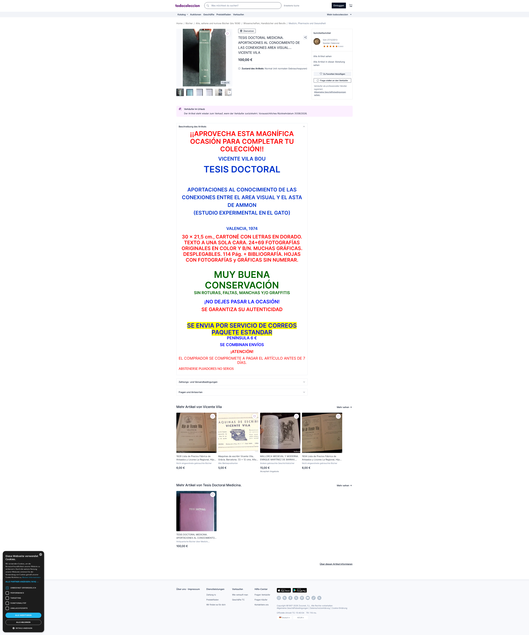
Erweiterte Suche (291, 5)
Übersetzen (248, 31)
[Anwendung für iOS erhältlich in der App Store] (284, 590)
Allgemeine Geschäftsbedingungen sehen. (330, 93)
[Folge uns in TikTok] (313, 598)
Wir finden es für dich (216, 604)
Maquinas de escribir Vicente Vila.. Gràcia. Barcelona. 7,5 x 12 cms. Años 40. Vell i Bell (237, 458)
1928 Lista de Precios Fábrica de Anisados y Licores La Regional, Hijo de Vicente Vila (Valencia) (195, 458)
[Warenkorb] (351, 5)
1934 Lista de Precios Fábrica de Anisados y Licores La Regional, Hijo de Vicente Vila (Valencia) (321, 458)
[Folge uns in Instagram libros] (285, 598)
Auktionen (195, 14)
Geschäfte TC (238, 599)
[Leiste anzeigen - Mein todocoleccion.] (351, 14)
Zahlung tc (211, 595)
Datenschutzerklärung (320, 608)
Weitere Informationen (31, 577)
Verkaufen (238, 14)
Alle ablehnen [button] (23, 622)
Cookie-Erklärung (339, 608)
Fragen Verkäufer (262, 595)
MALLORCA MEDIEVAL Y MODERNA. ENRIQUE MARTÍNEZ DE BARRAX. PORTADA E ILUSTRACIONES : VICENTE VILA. (279, 458)
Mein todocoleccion (337, 14)
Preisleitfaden (223, 14)
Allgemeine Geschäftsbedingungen (292, 608)
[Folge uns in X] (296, 598)
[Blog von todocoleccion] (319, 598)
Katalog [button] (182, 14)
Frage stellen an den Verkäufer (334, 80)
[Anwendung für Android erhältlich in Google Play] (300, 590)
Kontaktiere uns (261, 604)
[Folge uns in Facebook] (290, 598)
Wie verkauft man (240, 595)
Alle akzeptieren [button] (23, 615)
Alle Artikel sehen (322, 56)
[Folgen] (227, 33)
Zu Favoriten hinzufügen (334, 74)
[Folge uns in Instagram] (279, 598)
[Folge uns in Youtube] (308, 598)
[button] (242, 126)
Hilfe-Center (261, 589)
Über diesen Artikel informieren (336, 564)
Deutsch (285, 618)
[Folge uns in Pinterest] (302, 598)
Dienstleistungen (215, 589)
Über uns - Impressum (188, 589)
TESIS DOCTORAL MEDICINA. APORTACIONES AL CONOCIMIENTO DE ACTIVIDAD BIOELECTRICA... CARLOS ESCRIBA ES (195, 536)
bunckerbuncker (322, 33)
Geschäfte (208, 14)
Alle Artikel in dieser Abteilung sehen (329, 63)
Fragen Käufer (261, 599)
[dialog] (23, 591)
